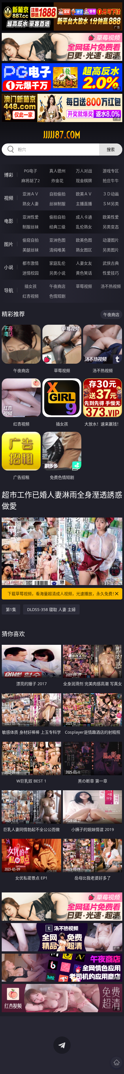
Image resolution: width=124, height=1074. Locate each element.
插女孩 (31, 286)
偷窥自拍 (30, 240)
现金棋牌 (84, 180)
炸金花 (57, 180)
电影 (8, 221)
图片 (8, 244)
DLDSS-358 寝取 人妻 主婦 (51, 609)
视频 (8, 198)
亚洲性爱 (30, 217)
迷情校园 (30, 273)
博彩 (8, 175)
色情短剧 (57, 296)
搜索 (111, 149)
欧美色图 (84, 240)
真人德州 (57, 170)
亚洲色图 (57, 240)
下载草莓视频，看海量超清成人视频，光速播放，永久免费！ (62, 593)
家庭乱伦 (57, 263)
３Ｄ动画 (111, 194)
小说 (8, 267)
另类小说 (57, 273)
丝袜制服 (57, 203)
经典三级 (57, 226)
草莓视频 (84, 286)
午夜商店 (57, 286)
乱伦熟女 (84, 226)
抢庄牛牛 (111, 180)
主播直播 (84, 203)
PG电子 (30, 170)
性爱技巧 (111, 273)
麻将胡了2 (30, 180)
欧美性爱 (111, 217)
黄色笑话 (84, 273)
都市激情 (30, 263)
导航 (8, 290)
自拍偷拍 (57, 194)
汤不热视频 (111, 286)
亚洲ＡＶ (30, 194)
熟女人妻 (30, 203)
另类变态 (111, 226)
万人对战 (84, 170)
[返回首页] (116, 1062)
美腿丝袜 (30, 250)
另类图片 (111, 250)
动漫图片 (111, 240)
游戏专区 (111, 170)
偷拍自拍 (57, 217)
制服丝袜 (30, 226)
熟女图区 (84, 250)
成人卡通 (84, 217)
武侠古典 (111, 263)
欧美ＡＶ (84, 194)
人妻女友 (84, 263)
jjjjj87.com (61, 135)
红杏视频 (30, 296)
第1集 (11, 609)
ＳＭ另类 (111, 203)
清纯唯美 (57, 250)
